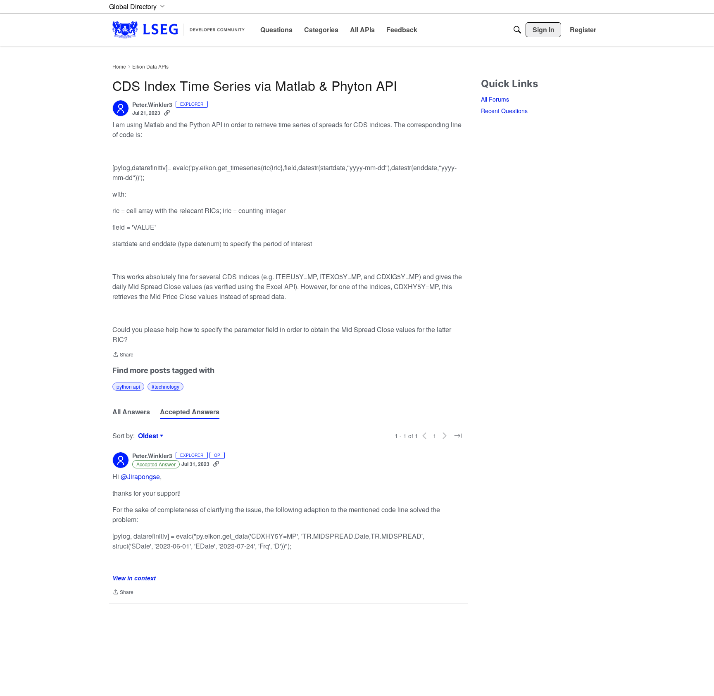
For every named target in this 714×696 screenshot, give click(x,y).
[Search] (517, 29)
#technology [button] (165, 386)
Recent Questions (504, 111)
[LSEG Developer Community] (178, 29)
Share (122, 355)
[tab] (131, 412)
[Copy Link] (167, 112)
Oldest (149, 436)
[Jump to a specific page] (457, 435)
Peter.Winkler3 (152, 105)
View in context (134, 578)
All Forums (495, 99)
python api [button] (128, 386)
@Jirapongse (140, 476)
